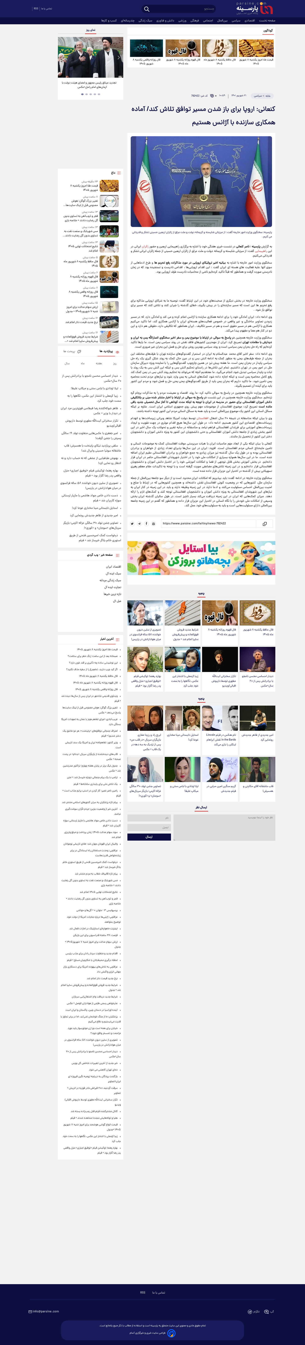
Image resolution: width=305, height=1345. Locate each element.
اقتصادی (250, 20)
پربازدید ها (106, 351)
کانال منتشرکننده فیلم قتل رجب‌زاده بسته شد (94, 1111)
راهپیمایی (261, 251)
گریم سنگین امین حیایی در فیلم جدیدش (221, 788)
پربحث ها (69, 351)
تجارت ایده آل (112, 587)
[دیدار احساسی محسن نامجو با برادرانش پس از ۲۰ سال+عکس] (257, 659)
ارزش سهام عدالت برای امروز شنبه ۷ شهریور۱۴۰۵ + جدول (82, 309)
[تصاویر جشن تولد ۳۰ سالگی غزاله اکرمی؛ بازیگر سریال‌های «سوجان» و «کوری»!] (145, 769)
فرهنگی (195, 20)
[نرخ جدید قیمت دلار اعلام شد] (109, 322)
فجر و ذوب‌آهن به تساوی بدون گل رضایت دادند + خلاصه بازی (80, 218)
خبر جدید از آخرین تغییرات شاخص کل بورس (95, 1063)
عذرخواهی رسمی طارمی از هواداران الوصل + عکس (92, 1003)
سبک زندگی (146, 20)
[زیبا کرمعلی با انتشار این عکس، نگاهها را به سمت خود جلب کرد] (182, 659)
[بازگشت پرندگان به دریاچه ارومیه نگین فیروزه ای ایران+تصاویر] (90, 57)
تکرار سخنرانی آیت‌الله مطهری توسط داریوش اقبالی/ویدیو (224, 681)
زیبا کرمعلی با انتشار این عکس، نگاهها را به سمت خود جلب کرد (184, 681)
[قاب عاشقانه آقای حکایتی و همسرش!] (257, 769)
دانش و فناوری (165, 20)
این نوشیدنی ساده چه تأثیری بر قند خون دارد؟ (93, 663)
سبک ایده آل (113, 573)
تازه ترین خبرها (112, 594)
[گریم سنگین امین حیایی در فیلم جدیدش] (220, 769)
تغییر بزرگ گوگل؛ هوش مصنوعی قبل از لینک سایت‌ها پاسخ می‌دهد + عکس (82, 203)
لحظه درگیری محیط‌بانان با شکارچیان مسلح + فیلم (92, 960)
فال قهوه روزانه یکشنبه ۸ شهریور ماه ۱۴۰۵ (183, 62)
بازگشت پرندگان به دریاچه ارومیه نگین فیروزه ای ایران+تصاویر (89, 85)
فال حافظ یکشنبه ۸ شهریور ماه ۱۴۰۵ (220, 62)
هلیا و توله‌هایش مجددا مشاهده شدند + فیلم (94, 1118)
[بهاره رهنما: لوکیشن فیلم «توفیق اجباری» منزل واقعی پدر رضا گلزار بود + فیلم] (145, 659)
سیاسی (236, 20)
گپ (272, 1312)
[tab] (99, 94)
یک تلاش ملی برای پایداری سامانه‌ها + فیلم (96, 784)
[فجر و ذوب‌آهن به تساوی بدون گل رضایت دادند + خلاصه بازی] (109, 216)
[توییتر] (132, 523)
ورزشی (182, 20)
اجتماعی (208, 20)
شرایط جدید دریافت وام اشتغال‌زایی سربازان (95, 997)
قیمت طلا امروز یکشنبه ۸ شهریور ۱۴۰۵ (256, 62)
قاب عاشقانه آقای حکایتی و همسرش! (258, 788)
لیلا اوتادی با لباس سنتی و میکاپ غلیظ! (184, 788)
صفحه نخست (267, 20)
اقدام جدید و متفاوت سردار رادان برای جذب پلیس (92, 954)
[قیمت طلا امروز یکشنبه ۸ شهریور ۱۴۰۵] (256, 48)
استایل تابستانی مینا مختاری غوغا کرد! (182, 737)
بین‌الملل (222, 20)
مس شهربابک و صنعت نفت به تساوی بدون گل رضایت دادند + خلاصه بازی (80, 233)
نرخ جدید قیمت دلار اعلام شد (81, 322)
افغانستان (203, 418)
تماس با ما (46, 9)
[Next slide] (118, 57)
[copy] (264, 524)
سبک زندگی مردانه (110, 580)
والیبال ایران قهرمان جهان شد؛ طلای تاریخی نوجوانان (90, 844)
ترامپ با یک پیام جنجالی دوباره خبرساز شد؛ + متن (92, 778)
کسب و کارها (109, 20)
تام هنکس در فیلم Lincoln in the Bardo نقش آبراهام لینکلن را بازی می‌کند (221, 740)
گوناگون (268, 31)
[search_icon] (147, 9)
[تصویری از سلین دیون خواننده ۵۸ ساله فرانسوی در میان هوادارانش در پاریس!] (145, 612)
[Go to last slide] (62, 57)
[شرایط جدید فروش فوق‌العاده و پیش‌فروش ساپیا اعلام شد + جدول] (182, 612)
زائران (145, 246)
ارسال (149, 837)
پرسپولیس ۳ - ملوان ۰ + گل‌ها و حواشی (97, 910)
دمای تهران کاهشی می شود (103, 1070)
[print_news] (153, 523)
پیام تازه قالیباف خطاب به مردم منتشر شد (96, 874)
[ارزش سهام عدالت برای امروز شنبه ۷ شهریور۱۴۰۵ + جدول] (109, 307)
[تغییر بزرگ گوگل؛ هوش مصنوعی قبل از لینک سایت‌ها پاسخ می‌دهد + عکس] (109, 201)
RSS (36, 9)
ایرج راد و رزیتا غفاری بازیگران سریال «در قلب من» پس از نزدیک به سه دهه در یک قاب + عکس (145, 742)
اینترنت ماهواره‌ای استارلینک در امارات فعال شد (93, 929)
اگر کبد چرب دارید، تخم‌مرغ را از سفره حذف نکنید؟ (92, 670)
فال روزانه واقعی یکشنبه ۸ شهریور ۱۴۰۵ (146, 62)
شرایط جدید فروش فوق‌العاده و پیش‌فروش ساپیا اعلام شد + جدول (185, 635)
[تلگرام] (139, 523)
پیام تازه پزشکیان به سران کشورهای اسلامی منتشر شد (90, 802)
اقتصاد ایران (113, 567)
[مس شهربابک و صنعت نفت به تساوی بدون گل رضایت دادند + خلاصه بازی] (109, 231)
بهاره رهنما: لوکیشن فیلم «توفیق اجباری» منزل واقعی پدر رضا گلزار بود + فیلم (146, 681)
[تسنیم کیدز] (201, 559)
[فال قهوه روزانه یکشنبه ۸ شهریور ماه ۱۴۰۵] (183, 48)
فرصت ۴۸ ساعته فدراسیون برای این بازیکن (95, 935)
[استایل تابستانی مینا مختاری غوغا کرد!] (182, 718)
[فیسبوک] (146, 523)
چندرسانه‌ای (128, 20)
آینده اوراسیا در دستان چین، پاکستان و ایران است (92, 1010)
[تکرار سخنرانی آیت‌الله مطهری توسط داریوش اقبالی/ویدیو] (220, 659)
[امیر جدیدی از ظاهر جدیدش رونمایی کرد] (257, 718)
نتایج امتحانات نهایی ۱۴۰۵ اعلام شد (83, 248)
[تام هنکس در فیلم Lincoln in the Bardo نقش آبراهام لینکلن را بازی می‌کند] (220, 718)
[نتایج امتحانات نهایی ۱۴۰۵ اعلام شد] (109, 246)
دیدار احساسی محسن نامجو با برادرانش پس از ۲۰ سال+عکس (257, 681)
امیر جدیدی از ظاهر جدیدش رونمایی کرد (257, 737)
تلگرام (257, 1312)
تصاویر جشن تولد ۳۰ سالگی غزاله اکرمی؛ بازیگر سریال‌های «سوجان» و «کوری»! (145, 791)
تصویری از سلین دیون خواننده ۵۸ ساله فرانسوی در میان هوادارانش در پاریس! (145, 635)
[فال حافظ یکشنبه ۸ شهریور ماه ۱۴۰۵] (219, 48)
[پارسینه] (252, 9)
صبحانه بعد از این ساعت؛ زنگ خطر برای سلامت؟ (93, 656)
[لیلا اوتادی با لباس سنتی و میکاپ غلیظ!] (182, 769)
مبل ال (117, 601)
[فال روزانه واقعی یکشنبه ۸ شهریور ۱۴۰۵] (146, 48)
